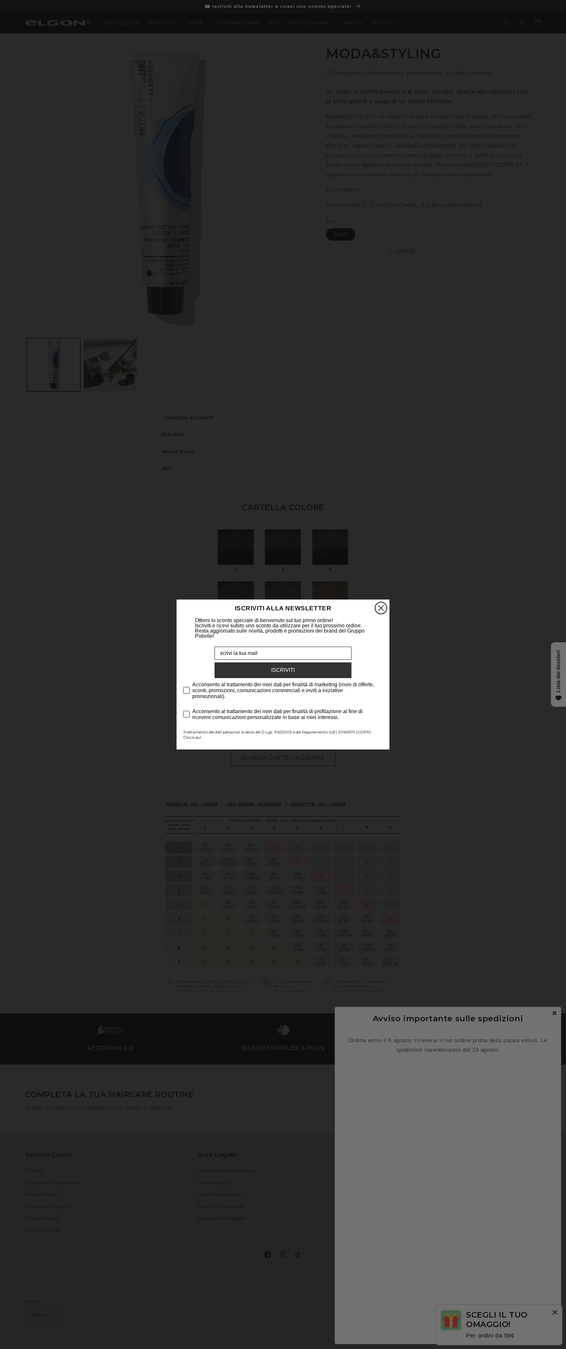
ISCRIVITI (283, 670)
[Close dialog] (381, 608)
